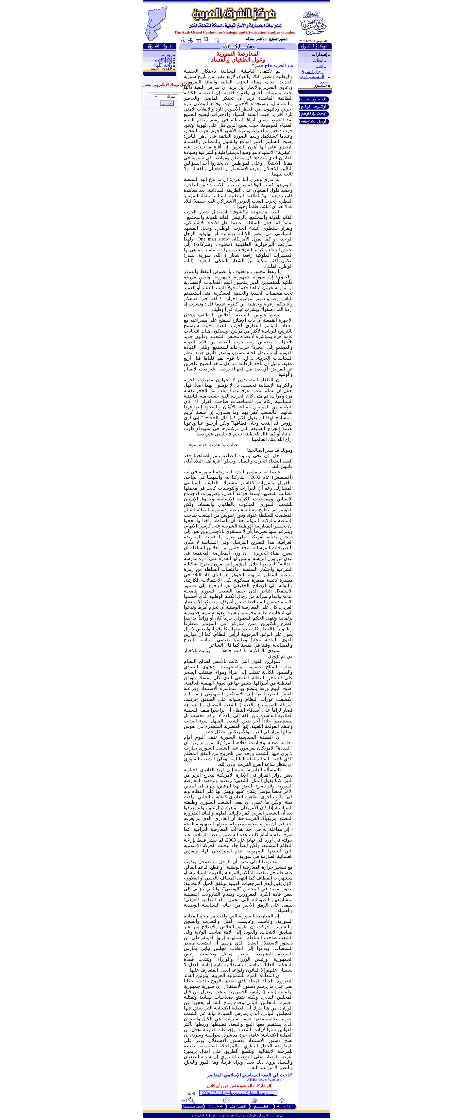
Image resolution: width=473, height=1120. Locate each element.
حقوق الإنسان (159, 68)
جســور (320, 85)
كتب (319, 66)
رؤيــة (167, 54)
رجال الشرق (312, 71)
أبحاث (318, 60)
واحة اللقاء (162, 65)
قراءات (165, 62)
